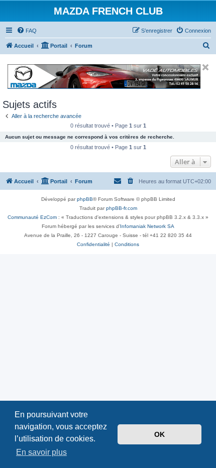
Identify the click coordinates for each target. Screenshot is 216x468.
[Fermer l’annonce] (205, 67)
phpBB (85, 199)
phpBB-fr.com (121, 208)
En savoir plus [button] (41, 452)
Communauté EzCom (32, 217)
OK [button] (159, 434)
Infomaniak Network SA (147, 226)
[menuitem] (27, 31)
